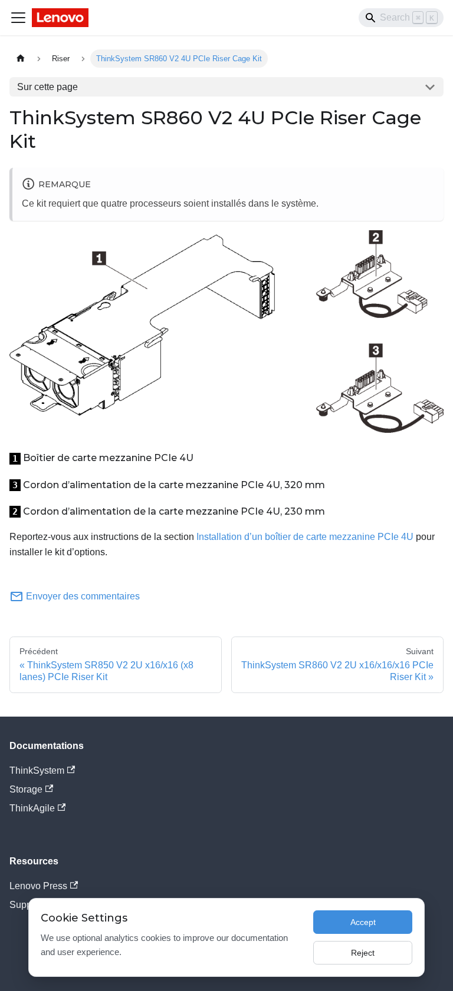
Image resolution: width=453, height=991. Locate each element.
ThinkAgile (32, 808)
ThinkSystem (36, 770)
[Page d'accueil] (20, 58)
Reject (363, 952)
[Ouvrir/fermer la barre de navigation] (18, 17)
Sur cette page (47, 87)
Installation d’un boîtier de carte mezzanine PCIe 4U (304, 537)
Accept (363, 922)
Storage (25, 789)
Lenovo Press (38, 886)
